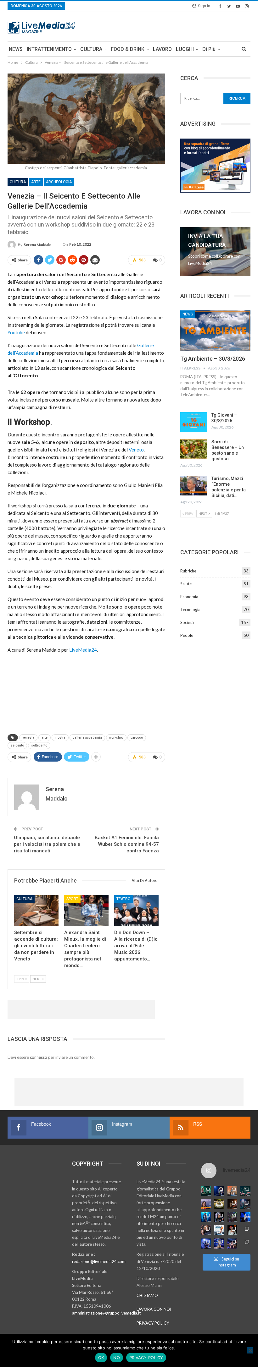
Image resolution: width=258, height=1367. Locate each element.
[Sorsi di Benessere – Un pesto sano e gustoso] (193, 449)
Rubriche (188, 570)
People (186, 635)
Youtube (16, 332)
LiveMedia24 (83, 650)
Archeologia (59, 182)
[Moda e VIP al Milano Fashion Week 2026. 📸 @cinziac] (232, 1230)
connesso (38, 1057)
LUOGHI (185, 49)
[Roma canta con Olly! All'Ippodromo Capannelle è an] (232, 1191)
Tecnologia (190, 609)
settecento (39, 745)
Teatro (123, 899)
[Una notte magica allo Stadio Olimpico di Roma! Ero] (245, 1191)
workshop (116, 737)
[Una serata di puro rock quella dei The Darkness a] (219, 1191)
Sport (72, 899)
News (187, 314)
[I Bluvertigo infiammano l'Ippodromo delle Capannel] (206, 1191)
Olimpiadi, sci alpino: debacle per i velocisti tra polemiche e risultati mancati (47, 844)
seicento (17, 745)
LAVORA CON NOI (154, 1309)
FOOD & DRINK (127, 49)
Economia (189, 596)
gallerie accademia (87, 737)
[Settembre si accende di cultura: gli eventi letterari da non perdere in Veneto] (36, 910)
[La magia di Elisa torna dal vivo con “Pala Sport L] (232, 1204)
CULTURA (91, 49)
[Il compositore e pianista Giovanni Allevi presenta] (219, 1217)
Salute (186, 583)
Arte (36, 182)
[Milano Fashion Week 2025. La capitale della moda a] (245, 1244)
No (116, 1357)
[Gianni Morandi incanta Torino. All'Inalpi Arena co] (206, 1217)
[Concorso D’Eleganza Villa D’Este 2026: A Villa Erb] (219, 1204)
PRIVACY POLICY (153, 1323)
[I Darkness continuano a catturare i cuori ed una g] (232, 1244)
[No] (250, 1350)
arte (45, 737)
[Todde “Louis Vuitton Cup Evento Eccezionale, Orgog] (206, 1204)
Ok (101, 1357)
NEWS (16, 49)
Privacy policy (146, 1357)
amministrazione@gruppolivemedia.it (106, 1312)
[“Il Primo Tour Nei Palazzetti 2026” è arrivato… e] (245, 1204)
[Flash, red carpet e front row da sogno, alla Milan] (206, 1230)
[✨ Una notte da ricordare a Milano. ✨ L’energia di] (219, 1244)
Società (187, 622)
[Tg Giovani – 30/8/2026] (193, 422)
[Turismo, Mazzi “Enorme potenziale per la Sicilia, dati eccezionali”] (193, 486)
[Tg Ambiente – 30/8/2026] (215, 330)
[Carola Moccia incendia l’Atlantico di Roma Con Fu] (206, 1244)
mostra (60, 737)
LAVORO (162, 49)
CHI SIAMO (147, 1295)
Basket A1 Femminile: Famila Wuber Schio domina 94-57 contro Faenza (127, 844)
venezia (28, 737)
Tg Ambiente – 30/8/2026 (212, 358)
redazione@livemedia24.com (99, 1261)
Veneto (136, 449)
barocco (137, 737)
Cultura (18, 182)
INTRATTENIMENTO (49, 49)
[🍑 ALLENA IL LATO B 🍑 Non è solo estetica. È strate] (219, 1230)
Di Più (209, 49)
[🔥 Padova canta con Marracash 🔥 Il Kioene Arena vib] (245, 1230)
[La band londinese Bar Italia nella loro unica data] (232, 1217)
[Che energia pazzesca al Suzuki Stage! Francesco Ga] (245, 1217)
